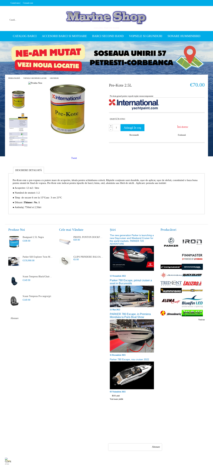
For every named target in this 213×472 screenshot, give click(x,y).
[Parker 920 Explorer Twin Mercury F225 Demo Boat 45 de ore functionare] (14, 261)
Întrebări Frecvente (39, 419)
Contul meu (15, 3)
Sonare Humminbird (184, 36)
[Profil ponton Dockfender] (65, 242)
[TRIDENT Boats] (171, 283)
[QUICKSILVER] (192, 275)
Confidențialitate (63, 419)
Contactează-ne (37, 431)
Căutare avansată (48, 16)
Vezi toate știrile (116, 399)
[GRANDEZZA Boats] (192, 267)
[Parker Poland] (171, 242)
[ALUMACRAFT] (171, 301)
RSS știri (116, 396)
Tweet (74, 158)
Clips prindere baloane (88, 257)
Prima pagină (14, 78)
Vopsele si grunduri (145, 36)
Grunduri (54, 78)
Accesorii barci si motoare (64, 36)
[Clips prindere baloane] (65, 261)
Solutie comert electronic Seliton (106, 469)
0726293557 (126, 425)
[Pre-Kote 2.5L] (67, 133)
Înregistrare (10, 425)
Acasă (7, 419)
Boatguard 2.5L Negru (33, 237)
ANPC (58, 425)
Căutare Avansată (13, 437)
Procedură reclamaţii (39, 425)
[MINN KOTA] (192, 290)
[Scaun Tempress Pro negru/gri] (14, 301)
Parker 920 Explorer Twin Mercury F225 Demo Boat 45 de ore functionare (38, 257)
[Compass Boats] (171, 267)
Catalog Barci (25, 36)
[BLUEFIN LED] (192, 301)
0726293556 (126, 431)
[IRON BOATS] (192, 242)
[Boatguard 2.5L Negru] (14, 242)
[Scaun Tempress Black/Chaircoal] (14, 281)
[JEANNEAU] (171, 275)
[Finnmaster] (192, 257)
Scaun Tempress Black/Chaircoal (38, 276)
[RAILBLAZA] (192, 313)
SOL (57, 431)
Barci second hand (108, 36)
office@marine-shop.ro (130, 418)
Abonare (14, 318)
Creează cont (28, 3)
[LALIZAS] (192, 283)
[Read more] (132, 260)
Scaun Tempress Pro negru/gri (37, 296)
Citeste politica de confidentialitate (79, 461)
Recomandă (134, 135)
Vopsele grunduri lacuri (34, 78)
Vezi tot (201, 320)
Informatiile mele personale (195, 461)
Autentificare (11, 431)
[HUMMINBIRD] (171, 290)
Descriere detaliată (28, 170)
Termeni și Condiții (39, 437)
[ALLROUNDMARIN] (171, 313)
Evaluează (182, 135)
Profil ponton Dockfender (88, 237)
